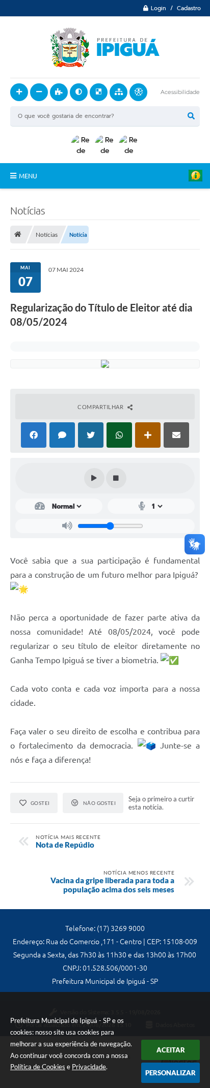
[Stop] (116, 478)
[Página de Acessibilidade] (138, 92)
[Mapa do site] (118, 92)
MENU (28, 175)
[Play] (94, 478)
